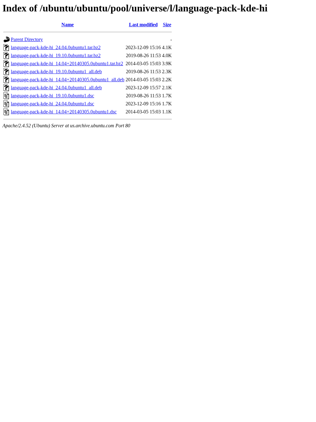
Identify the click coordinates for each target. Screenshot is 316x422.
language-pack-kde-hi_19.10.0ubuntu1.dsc (52, 95)
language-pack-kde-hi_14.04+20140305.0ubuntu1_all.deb (67, 79)
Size (167, 24)
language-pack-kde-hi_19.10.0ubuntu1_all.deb (56, 71)
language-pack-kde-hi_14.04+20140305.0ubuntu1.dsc (64, 111)
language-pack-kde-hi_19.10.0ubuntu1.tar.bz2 (56, 55)
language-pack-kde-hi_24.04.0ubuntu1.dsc (52, 103)
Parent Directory (27, 39)
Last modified (143, 24)
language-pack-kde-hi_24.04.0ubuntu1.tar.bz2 (56, 47)
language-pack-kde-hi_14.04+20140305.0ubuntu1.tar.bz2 (67, 63)
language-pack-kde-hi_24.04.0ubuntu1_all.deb (56, 87)
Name (67, 24)
